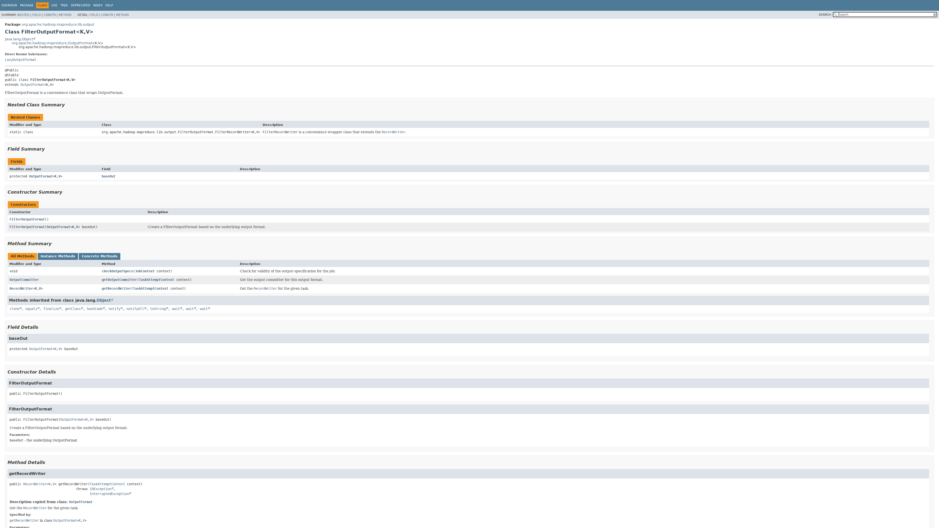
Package (27, 5)
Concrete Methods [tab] (99, 256)
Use (54, 5)
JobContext (145, 271)
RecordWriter (21, 288)
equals (31, 309)
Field (36, 15)
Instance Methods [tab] (58, 256)
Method (65, 15)
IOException (100, 489)
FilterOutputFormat (27, 219)
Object (104, 300)
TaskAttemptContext (156, 280)
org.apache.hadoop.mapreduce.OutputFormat (52, 43)
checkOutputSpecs (117, 271)
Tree (64, 5)
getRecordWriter (116, 288)
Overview (9, 5)
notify (114, 309)
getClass (73, 309)
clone (14, 309)
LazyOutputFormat (20, 60)
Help (109, 5)
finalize (51, 309)
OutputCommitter (24, 280)
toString (158, 309)
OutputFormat (32, 85)
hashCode (94, 309)
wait (176, 309)
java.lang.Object (19, 39)
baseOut (108, 176)
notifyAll (135, 309)
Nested (23, 15)
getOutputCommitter (119, 280)
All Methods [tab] (22, 256)
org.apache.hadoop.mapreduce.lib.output (58, 24)
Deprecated (80, 5)
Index (97, 5)
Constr (50, 15)
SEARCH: (825, 14)
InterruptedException (109, 494)
